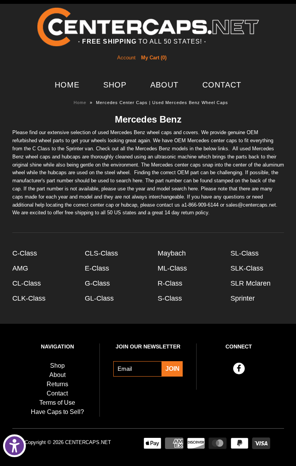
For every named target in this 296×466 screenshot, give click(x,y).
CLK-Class (28, 298)
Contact (221, 85)
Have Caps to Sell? (57, 412)
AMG (20, 268)
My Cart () (153, 58)
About (164, 85)
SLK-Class (246, 268)
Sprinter (242, 298)
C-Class (24, 253)
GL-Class (99, 298)
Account (126, 58)
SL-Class (244, 253)
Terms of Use (57, 402)
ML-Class (172, 268)
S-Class (170, 298)
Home (67, 85)
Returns (57, 384)
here (137, 180)
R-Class (170, 283)
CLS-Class (101, 253)
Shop (114, 85)
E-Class (97, 268)
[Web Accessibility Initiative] (14, 445)
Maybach (172, 253)
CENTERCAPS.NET (88, 442)
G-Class (97, 283)
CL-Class (26, 283)
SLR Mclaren (250, 283)
